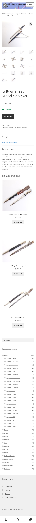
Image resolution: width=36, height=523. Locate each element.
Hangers (6, 440)
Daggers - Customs (12, 365)
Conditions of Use (10, 498)
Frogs (6, 433)
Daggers (11, 14)
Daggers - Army (11, 358)
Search (18, 519)
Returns (7, 494)
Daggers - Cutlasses (13, 368)
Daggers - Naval (11, 394)
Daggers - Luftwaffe (21, 14)
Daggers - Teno (11, 426)
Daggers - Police (11, 404)
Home (6, 14)
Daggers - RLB (11, 417)
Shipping (8, 490)
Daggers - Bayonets (12, 362)
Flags (6, 430)
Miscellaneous (8, 459)
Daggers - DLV (11, 371)
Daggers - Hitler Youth (13, 381)
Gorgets (6, 436)
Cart (27, 518)
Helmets (6, 446)
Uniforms (7, 469)
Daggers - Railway (12, 410)
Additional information (9, 142)
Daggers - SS (10, 423)
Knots (6, 452)
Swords (6, 462)
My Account (6, 519)
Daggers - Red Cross (12, 413)
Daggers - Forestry (12, 374)
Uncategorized (8, 465)
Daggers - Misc (11, 391)
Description (6, 137)
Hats (5, 443)
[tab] (18, 137)
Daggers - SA (10, 420)
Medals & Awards (9, 456)
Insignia (6, 449)
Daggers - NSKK (11, 401)
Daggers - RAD (11, 407)
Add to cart (8, 116)
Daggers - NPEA (11, 397)
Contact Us (8, 486)
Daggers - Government (13, 378)
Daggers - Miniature (12, 387)
